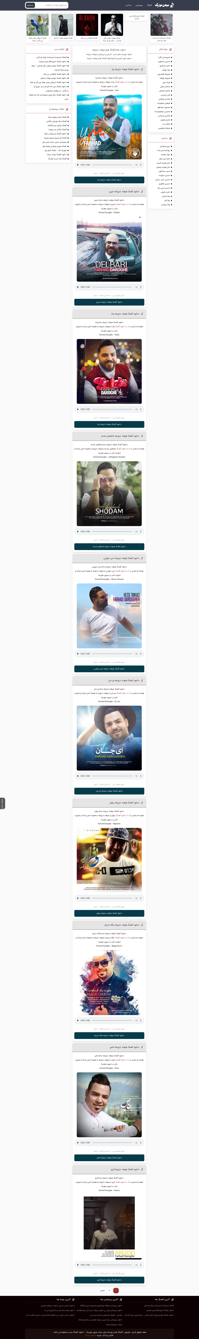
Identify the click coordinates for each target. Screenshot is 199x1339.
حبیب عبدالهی (164, 171)
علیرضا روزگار (165, 78)
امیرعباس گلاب (164, 57)
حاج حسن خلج (164, 158)
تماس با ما (90, 1335)
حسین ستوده (164, 175)
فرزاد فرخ (166, 82)
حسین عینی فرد (163, 188)
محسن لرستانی (164, 115)
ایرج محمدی (165, 146)
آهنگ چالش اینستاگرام (57, 125)
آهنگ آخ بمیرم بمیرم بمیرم (55, 138)
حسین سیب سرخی (162, 179)
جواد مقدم (165, 154)
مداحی (128, 5)
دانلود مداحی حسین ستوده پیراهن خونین (58, 1305)
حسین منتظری (164, 61)
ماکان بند (166, 124)
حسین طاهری (164, 183)
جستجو (30, 5)
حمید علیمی (165, 192)
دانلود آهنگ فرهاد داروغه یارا (125, 69)
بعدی (102, 1290)
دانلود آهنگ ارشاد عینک (57, 154)
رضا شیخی (166, 196)
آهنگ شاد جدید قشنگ (57, 158)
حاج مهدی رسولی (163, 167)
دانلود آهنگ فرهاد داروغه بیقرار (124, 803)
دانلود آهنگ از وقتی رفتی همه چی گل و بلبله (48, 82)
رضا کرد (167, 200)
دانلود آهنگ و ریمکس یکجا (55, 133)
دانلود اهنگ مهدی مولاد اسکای (54, 78)
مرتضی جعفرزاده (163, 103)
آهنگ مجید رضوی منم (57, 117)
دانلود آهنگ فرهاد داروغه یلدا (125, 314)
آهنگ (149, 5)
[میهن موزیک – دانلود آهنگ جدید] (164, 5)
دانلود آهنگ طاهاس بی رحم (55, 74)
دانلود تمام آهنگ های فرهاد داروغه (109, 50)
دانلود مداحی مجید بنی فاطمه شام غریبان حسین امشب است (50, 1315)
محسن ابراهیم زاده (162, 111)
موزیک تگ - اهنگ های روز (56, 150)
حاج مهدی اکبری (163, 163)
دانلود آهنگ (120, 82)
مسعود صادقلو (164, 107)
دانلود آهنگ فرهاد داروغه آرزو (125, 1169)
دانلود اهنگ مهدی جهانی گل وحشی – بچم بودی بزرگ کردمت (149, 1315)
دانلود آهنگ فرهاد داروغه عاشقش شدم (120, 436)
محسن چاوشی (164, 99)
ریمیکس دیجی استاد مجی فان (54, 142)
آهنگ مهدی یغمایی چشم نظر (55, 146)
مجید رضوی (165, 119)
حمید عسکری (165, 65)
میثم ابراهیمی (164, 128)
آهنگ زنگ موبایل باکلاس (56, 121)
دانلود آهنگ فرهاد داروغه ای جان (123, 680)
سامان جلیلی (165, 86)
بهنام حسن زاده (163, 150)
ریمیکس (139, 5)
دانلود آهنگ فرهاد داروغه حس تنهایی (121, 558)
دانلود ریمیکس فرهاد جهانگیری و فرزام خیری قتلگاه (101, 1305)
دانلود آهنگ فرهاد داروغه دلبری (124, 191)
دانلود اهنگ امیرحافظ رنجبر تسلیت (53, 61)
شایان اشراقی (164, 90)
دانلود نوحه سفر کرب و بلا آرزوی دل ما (60, 1310)
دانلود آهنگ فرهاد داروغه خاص (124, 1047)
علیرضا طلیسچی (163, 74)
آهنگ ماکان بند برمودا (57, 129)
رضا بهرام (166, 70)
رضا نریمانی (165, 204)
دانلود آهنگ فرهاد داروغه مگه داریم (122, 925)
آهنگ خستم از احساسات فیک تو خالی (51, 57)
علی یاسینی (165, 95)
